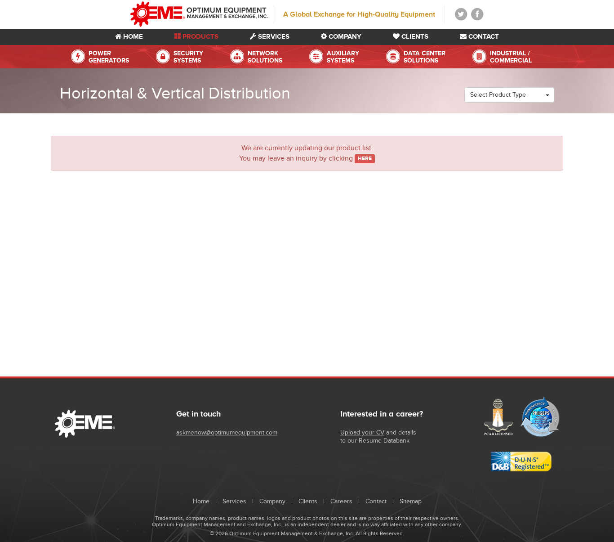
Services (272, 36)
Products (199, 36)
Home (132, 36)
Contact (483, 36)
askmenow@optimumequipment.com (226, 432)
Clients (414, 36)
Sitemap (411, 501)
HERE (365, 159)
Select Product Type (499, 95)
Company (344, 36)
